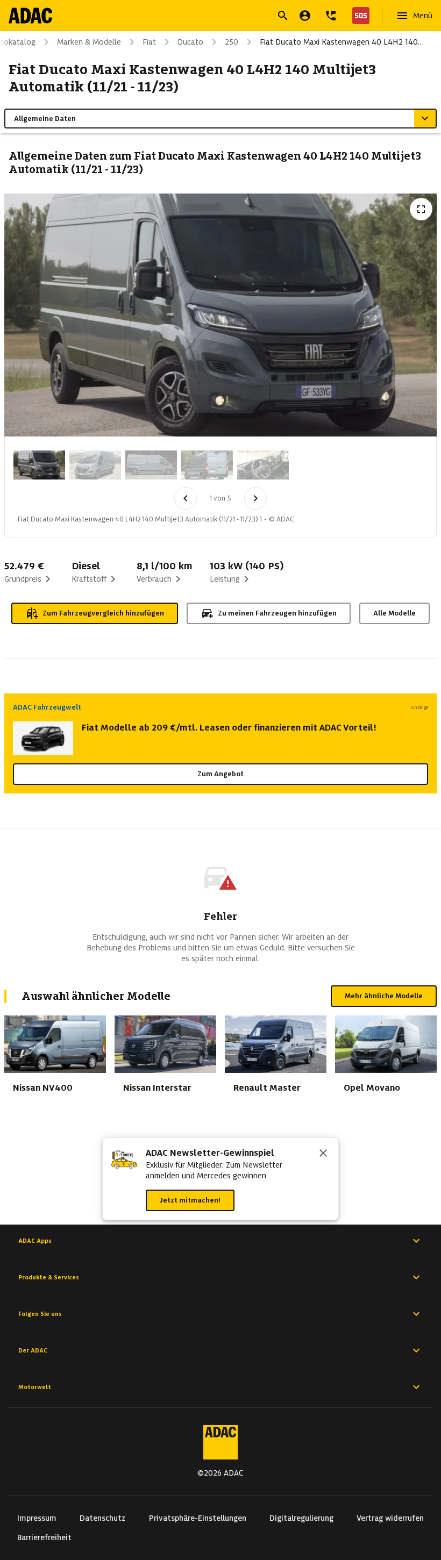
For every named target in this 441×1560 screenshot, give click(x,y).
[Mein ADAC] (304, 15)
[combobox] (207, 17)
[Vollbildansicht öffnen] (421, 209)
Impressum (36, 1518)
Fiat (149, 42)
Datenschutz (102, 1518)
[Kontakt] (330, 15)
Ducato (190, 42)
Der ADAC (32, 1350)
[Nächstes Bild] (255, 498)
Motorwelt (34, 1387)
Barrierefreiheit (44, 1537)
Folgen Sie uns (40, 1314)
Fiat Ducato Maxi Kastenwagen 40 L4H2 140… (342, 42)
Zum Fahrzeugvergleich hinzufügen (103, 613)
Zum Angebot (220, 773)
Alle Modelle (394, 613)
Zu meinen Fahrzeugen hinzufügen (277, 613)
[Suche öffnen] (282, 15)
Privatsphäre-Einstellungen (197, 1518)
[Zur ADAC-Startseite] (30, 15)
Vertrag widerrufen (390, 1518)
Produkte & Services (48, 1277)
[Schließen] (323, 1154)
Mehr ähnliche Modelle (384, 995)
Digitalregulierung (301, 1518)
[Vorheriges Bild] (185, 498)
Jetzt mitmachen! (190, 1200)
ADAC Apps (35, 1240)
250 (231, 42)
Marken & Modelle (89, 42)
